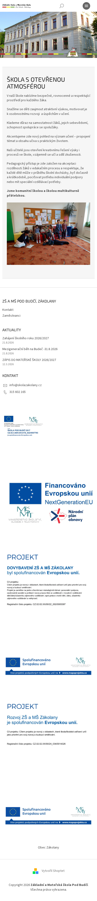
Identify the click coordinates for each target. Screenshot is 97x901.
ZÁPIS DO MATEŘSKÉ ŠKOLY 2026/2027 (29, 360)
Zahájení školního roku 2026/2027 (25, 338)
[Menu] (86, 6)
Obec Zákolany (48, 847)
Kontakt (7, 309)
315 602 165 (17, 392)
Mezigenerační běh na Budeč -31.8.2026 (29, 349)
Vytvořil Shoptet (53, 871)
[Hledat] (61, 6)
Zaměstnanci (11, 315)
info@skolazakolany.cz (25, 385)
